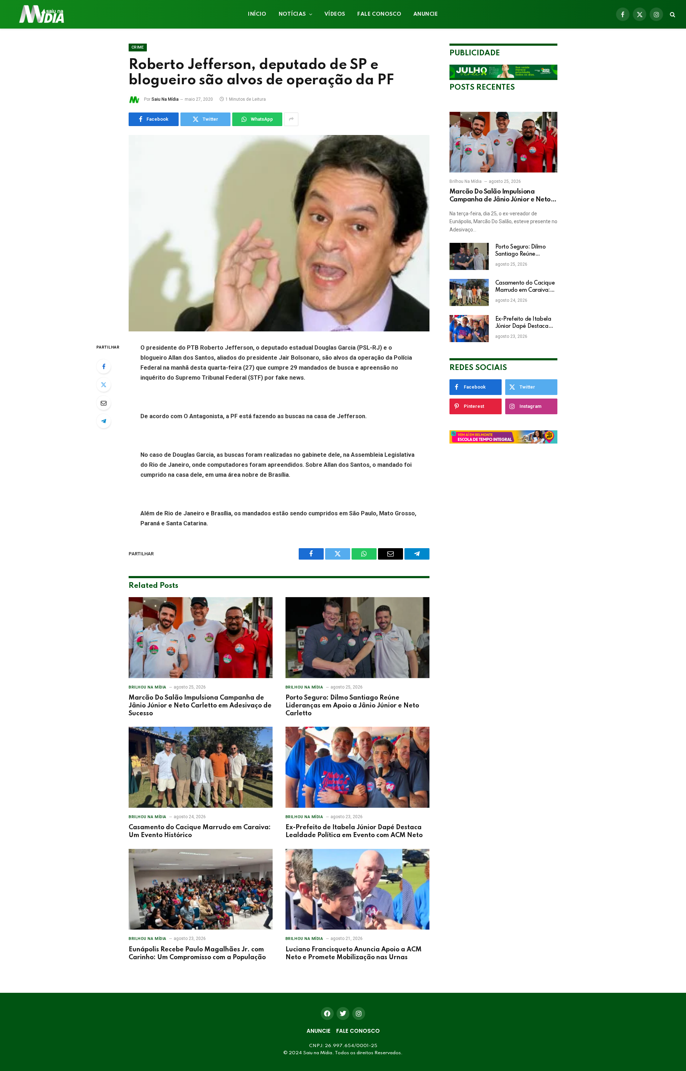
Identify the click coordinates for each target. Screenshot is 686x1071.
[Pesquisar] (671, 14)
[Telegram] (103, 421)
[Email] (103, 403)
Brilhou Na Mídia (147, 687)
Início (257, 14)
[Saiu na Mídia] (41, 14)
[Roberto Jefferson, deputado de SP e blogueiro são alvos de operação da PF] (279, 233)
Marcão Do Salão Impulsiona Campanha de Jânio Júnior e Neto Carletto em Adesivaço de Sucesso (200, 706)
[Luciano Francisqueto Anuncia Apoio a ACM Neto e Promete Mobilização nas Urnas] (357, 889)
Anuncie (425, 14)
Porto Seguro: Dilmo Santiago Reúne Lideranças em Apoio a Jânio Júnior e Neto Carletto (352, 706)
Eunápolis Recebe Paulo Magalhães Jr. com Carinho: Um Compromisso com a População (197, 953)
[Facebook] (103, 366)
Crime (137, 47)
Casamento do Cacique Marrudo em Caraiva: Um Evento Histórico (200, 831)
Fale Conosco (379, 14)
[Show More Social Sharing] (291, 119)
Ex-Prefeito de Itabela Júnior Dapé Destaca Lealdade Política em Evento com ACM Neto (354, 831)
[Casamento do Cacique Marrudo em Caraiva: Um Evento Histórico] (201, 767)
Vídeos (334, 14)
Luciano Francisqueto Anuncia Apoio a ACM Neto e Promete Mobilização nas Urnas (353, 953)
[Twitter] (103, 384)
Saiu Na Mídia (165, 99)
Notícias (292, 14)
